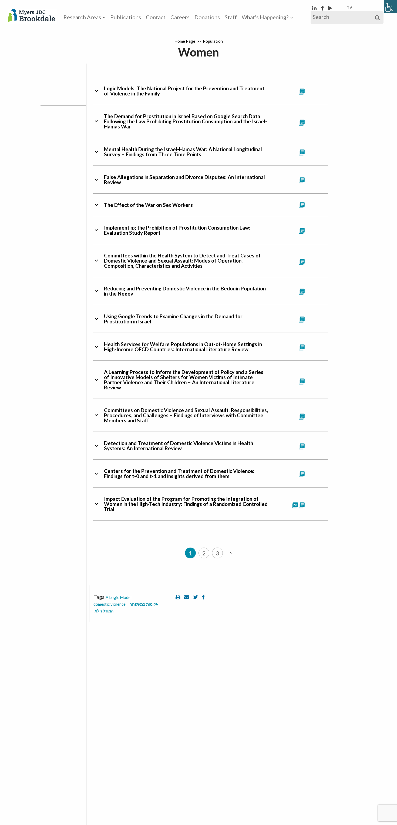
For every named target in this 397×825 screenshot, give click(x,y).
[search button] (377, 18)
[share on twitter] (196, 597)
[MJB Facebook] (323, 8)
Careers (180, 17)
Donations (207, 17)
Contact (156, 17)
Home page (184, 41)
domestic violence (109, 604)
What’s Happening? (265, 17)
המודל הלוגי (103, 610)
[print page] (178, 597)
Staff (231, 17)
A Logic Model (119, 597)
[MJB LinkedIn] (315, 8)
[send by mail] (187, 597)
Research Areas (82, 17)
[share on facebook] (203, 597)
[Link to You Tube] (330, 8)
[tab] (210, 91)
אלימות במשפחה (143, 604)
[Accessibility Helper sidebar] (390, 6)
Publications (125, 17)
